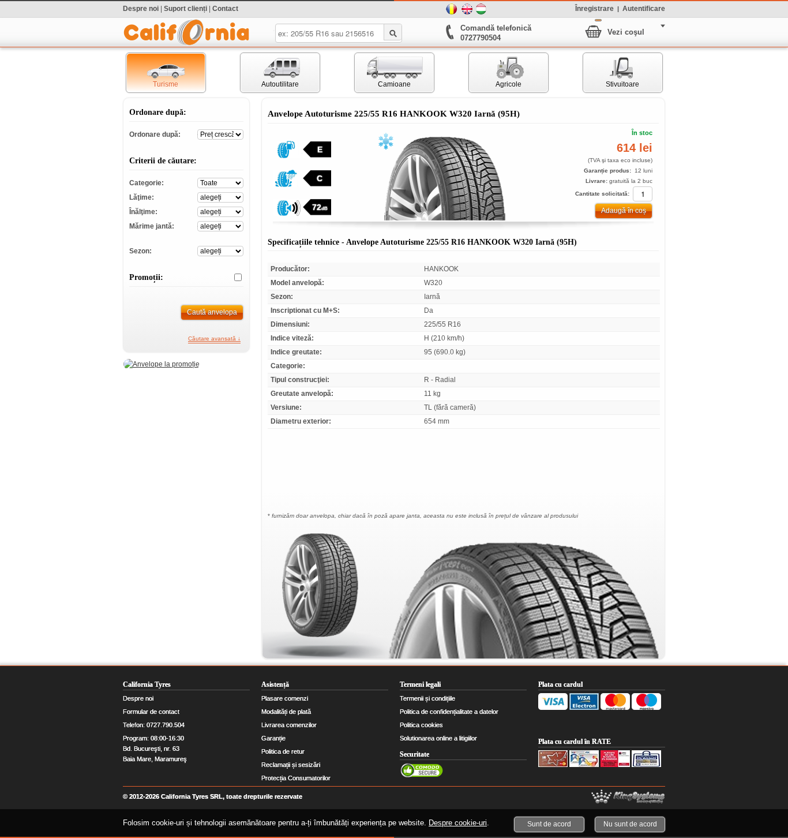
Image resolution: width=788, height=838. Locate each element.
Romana (451, 9)
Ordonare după (220, 134)
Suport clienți (185, 9)
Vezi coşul (625, 32)
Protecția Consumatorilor (296, 778)
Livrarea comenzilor (289, 724)
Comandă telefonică (495, 28)
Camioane (383, 72)
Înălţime (220, 211)
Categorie (220, 182)
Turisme (152, 72)
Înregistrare (594, 8)
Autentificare (643, 8)
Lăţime (220, 196)
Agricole (495, 72)
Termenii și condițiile (427, 698)
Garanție (273, 738)
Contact (225, 9)
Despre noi (141, 9)
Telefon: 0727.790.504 (154, 724)
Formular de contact (151, 711)
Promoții (233, 277)
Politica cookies (421, 724)
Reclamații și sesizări (290, 764)
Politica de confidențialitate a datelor (449, 711)
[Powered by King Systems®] (628, 797)
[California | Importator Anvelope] (186, 32)
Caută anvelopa (212, 312)
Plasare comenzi (284, 698)
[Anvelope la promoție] (161, 364)
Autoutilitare (270, 72)
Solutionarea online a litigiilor (438, 738)
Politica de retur (283, 751)
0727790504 (480, 37)
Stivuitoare (611, 72)
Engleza (466, 9)
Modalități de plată (286, 711)
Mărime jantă (220, 225)
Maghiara (481, 9)
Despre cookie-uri (458, 822)
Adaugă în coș (623, 211)
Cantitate (642, 193)
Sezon (220, 250)
